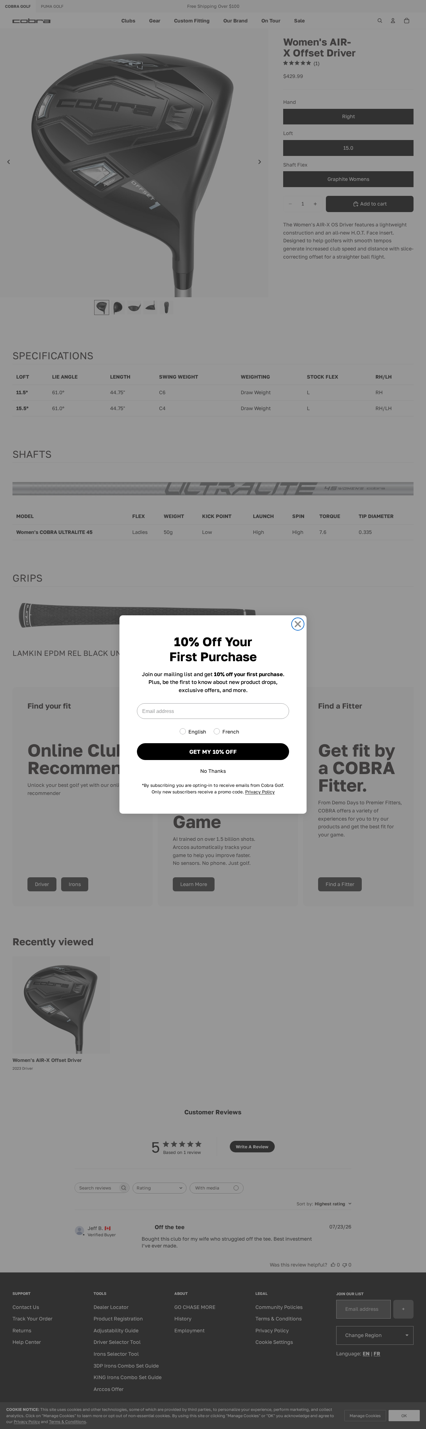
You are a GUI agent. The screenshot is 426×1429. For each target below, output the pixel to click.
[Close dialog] (298, 624)
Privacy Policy (260, 791)
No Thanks (213, 771)
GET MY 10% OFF (213, 751)
